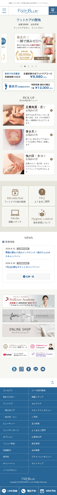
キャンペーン (9, 463)
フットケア (8, 403)
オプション (8, 437)
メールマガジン (10, 470)
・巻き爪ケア (9, 410)
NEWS (6, 457)
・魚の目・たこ (10, 417)
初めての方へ (9, 397)
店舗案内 (7, 450)
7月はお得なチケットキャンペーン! (22, 267)
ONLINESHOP (53, 11)
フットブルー (28, 11)
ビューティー (9, 423)
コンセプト (8, 390)
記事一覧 (30, 276)
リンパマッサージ (11, 430)
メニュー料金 (9, 443)
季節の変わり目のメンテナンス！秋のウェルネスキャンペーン (27, 254)
